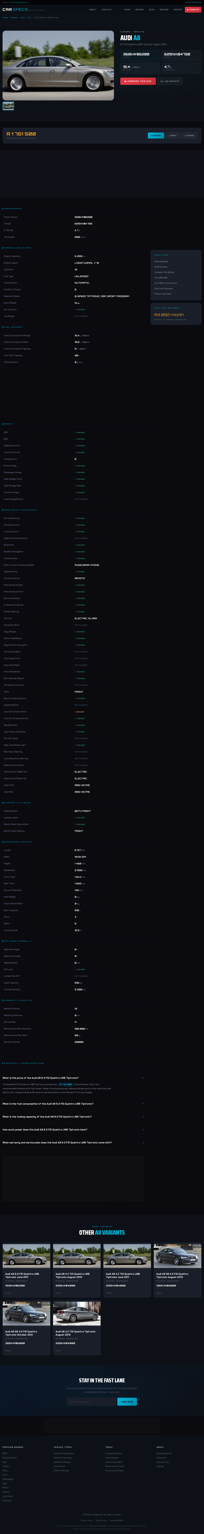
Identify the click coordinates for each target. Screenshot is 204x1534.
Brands (139, 9)
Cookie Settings (116, 1520)
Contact (107, 9)
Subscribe (127, 1401)
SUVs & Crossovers (63, 1457)
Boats (188, 2)
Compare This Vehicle (164, 272)
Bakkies (164, 9)
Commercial (59, 1466)
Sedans (178, 9)
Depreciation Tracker (114, 1466)
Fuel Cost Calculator (163, 288)
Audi (23, 17)
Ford (5, 1475)
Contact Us (162, 1457)
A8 (29, 17)
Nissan (6, 1487)
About (92, 9)
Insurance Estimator (114, 1470)
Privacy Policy (87, 1520)
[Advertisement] (102, 173)
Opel (5, 1483)
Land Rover (8, 1496)
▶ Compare (193, 9)
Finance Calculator (162, 293)
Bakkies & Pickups (62, 1462)
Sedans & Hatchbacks (64, 1453)
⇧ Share (189, 135)
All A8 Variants (169, 81)
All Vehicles (196, 2)
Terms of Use (101, 1520)
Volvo (5, 1470)
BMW (5, 1453)
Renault (6, 1492)
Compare (156, 135)
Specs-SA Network (20, 2)
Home (127, 9)
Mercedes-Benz (10, 1457)
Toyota (6, 1466)
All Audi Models (161, 261)
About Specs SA (164, 1453)
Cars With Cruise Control (165, 283)
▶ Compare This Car (138, 81)
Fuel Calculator (112, 1457)
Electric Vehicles (61, 1470)
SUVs (152, 9)
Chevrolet (7, 1500)
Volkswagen (8, 1479)
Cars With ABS (161, 277)
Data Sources (163, 1462)
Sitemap (160, 1466)
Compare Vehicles (113, 1453)
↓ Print (173, 135)
